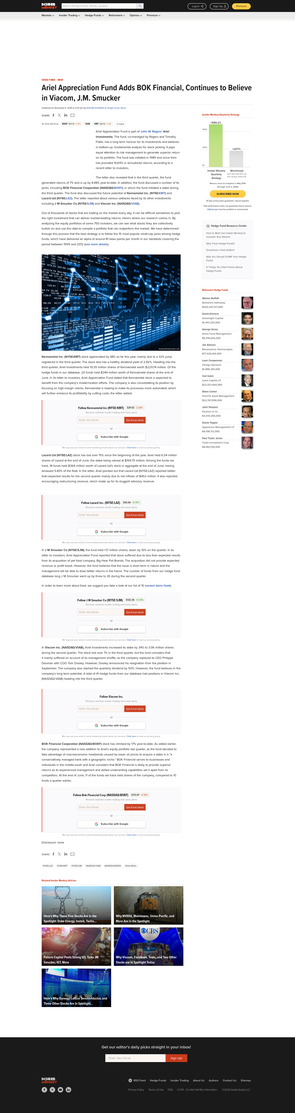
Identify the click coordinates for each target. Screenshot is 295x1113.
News (60, 80)
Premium (241, 6)
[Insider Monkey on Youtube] (62, 1089)
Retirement (116, 15)
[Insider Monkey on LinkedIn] (70, 1089)
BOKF (118, 188)
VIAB (134, 203)
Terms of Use (156, 1090)
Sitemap (246, 1080)
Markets (47, 15)
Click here (131, 447)
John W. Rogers (151, 131)
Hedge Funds (93, 15)
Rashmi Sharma (95, 108)
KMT (162, 193)
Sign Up (218, 6)
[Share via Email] (72, 115)
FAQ (170, 1090)
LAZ (68, 198)
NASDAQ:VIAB (93, 865)
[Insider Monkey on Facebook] (46, 1089)
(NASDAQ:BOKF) (113, 865)
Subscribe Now (228, 194)
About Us (199, 1080)
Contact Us (229, 1080)
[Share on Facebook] (54, 115)
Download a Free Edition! (220, 250)
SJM (90, 203)
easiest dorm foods (158, 585)
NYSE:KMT (62, 865)
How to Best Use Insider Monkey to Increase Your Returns (226, 235)
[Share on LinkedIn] (65, 115)
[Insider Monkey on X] (54, 1089)
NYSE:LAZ (48, 865)
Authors (214, 1080)
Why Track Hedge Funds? (220, 243)
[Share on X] (59, 115)
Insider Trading (68, 15)
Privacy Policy (136, 1090)
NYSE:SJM (77, 865)
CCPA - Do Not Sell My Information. (197, 1090)
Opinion (135, 15)
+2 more (120, 124)
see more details (96, 244)
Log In (195, 6)
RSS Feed (140, 1080)
